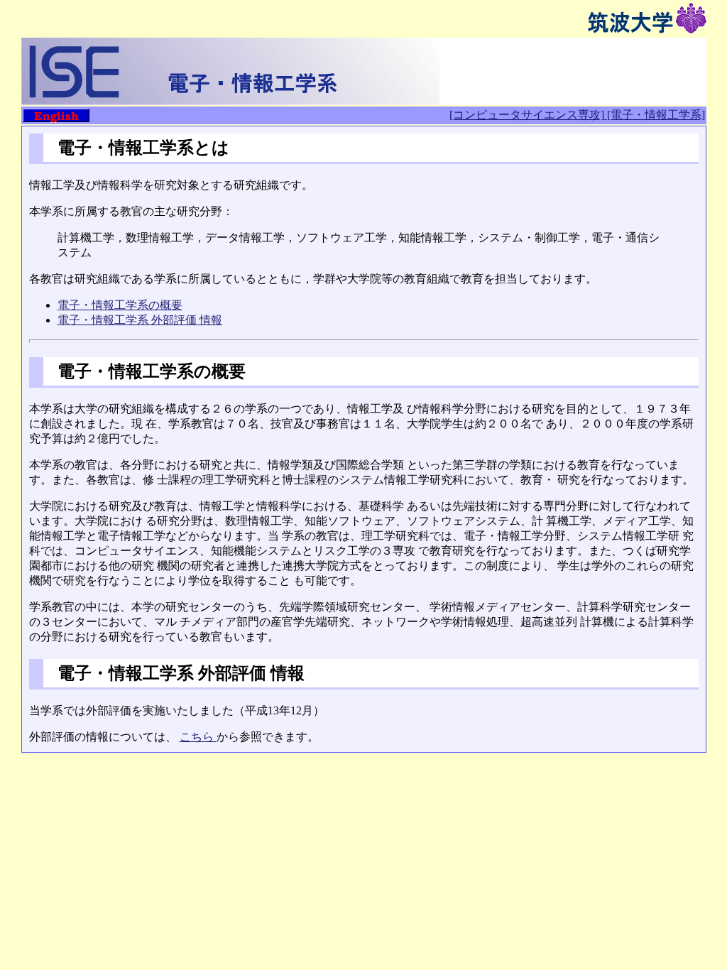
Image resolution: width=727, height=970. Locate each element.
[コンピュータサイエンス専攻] (528, 115)
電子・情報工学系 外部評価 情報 (140, 320)
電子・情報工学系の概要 (120, 305)
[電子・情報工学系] (656, 115)
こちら (198, 737)
